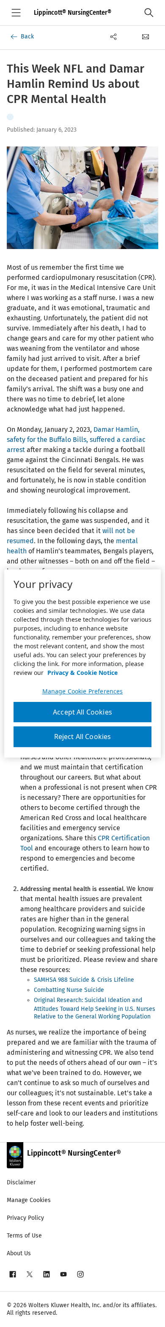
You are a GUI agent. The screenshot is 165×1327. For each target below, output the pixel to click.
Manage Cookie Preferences (82, 691)
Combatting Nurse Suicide (69, 990)
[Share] (113, 36)
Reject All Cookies (82, 737)
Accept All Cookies (82, 712)
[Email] (145, 36)
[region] (82, 663)
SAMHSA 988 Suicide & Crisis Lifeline (84, 979)
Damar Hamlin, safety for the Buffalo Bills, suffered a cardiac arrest (76, 439)
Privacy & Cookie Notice (82, 673)
